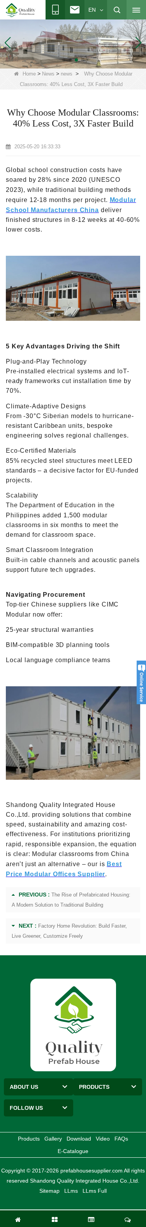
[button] (63, 60)
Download (79, 1139)
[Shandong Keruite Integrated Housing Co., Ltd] (73, 1024)
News (48, 74)
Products (29, 1139)
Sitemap (49, 1191)
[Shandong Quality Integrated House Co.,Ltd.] (20, 10)
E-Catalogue (73, 1151)
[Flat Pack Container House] (73, 42)
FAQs (121, 1139)
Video (103, 1139)
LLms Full (95, 1191)
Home (29, 74)
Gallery (53, 1139)
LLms (71, 1191)
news (66, 74)
